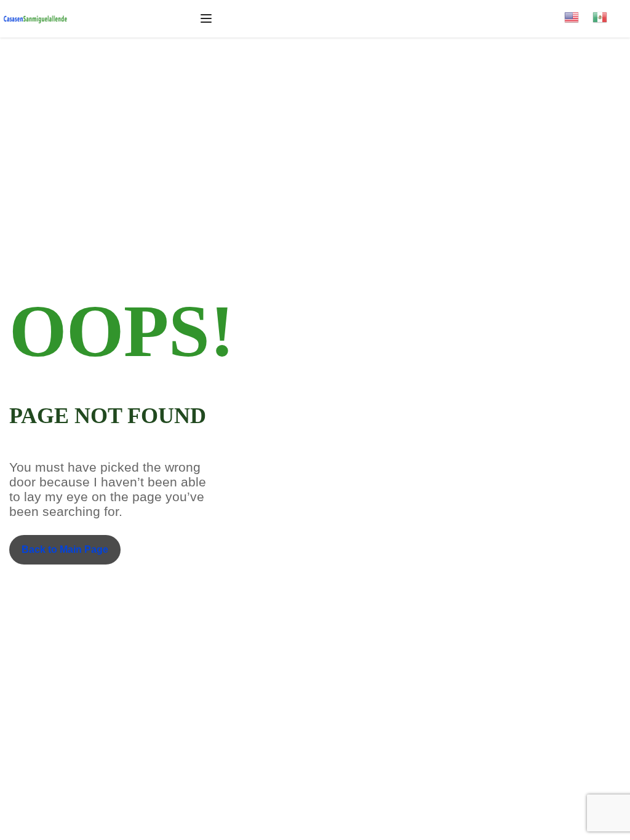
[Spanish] (606, 13)
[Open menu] (208, 18)
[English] (578, 13)
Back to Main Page (65, 549)
